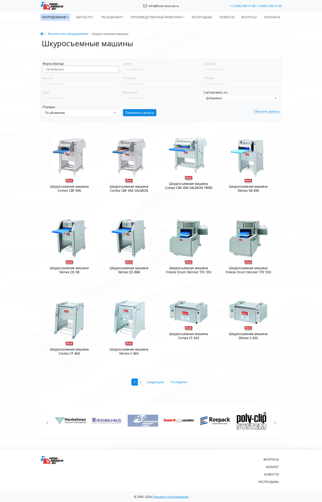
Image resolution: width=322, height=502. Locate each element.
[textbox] (81, 69)
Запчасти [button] (83, 17)
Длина (127, 64)
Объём (208, 78)
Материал (130, 92)
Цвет (46, 92)
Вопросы (249, 17)
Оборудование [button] (54, 17)
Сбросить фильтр (267, 111)
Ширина (209, 64)
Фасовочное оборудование (68, 34)
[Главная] (79, 5)
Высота (47, 78)
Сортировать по (215, 92)
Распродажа (202, 17)
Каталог (272, 467)
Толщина (129, 78)
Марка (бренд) (53, 64)
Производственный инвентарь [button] (156, 17)
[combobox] (80, 69)
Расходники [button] (111, 17)
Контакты (272, 17)
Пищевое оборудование (170, 497)
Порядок (48, 107)
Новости (227, 17)
